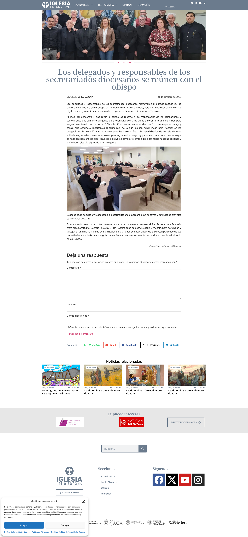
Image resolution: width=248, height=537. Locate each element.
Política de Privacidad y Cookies (17, 532)
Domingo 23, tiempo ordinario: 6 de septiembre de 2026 (60, 392)
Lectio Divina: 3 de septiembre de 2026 (186, 392)
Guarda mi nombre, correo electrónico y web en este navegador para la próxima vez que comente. (123, 327)
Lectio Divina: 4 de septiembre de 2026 (144, 392)
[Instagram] (204, 3)
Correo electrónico (78, 316)
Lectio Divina (106, 4)
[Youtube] (200, 3)
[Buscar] (142, 448)
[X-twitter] (196, 3)
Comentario (74, 268)
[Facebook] (192, 3)
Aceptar (24, 525)
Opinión (127, 4)
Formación (143, 4)
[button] (83, 501)
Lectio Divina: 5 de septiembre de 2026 (102, 392)
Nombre (72, 304)
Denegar (65, 525)
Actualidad (82, 4)
